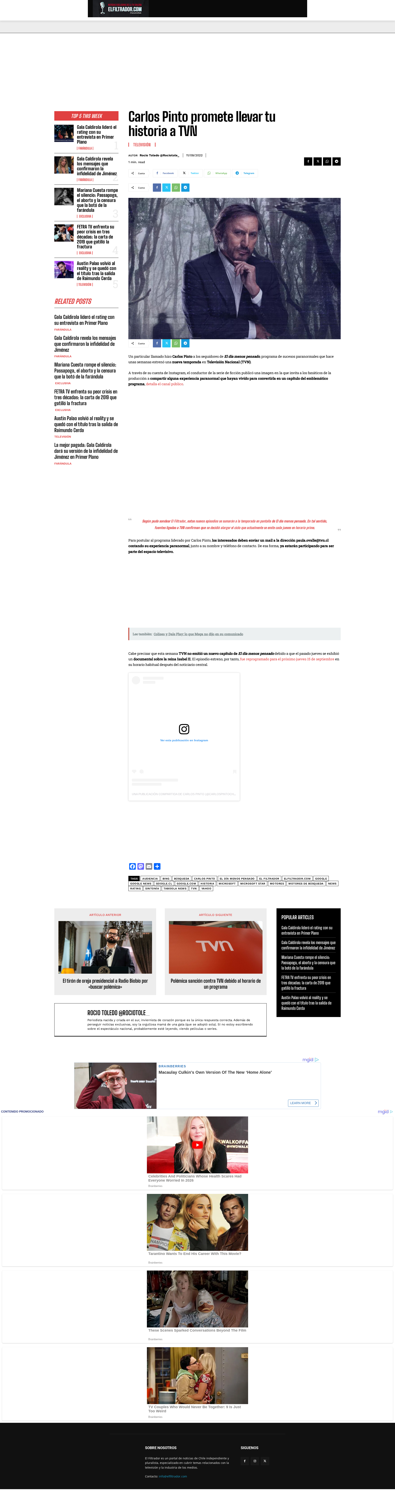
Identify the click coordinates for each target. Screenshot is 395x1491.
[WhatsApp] (327, 161)
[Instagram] (255, 1461)
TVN (194, 888)
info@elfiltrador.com (173, 1476)
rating (135, 888)
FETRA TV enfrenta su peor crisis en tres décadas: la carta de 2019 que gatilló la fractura (95, 236)
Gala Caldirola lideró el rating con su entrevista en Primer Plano (96, 134)
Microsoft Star (252, 883)
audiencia (150, 878)
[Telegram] (336, 161)
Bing (166, 878)
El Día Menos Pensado (237, 878)
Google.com (186, 883)
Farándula (85, 148)
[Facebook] (308, 161)
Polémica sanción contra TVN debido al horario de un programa (216, 984)
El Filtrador (269, 878)
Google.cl (164, 883)
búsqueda (181, 878)
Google (321, 878)
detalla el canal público (164, 384)
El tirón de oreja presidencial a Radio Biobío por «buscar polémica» (105, 984)
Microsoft (227, 883)
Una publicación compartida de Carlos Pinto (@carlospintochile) (185, 794)
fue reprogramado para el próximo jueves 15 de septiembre (287, 659)
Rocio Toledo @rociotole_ (159, 155)
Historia (207, 883)
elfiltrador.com (297, 878)
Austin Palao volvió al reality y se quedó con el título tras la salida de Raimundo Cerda (96, 271)
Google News (140, 883)
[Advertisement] (197, 64)
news (332, 883)
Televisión (84, 284)
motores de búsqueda (306, 883)
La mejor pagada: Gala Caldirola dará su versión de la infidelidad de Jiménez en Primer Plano (86, 451)
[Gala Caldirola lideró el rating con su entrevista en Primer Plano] (64, 133)
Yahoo (206, 888)
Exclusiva (84, 216)
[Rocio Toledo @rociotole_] (73, 1020)
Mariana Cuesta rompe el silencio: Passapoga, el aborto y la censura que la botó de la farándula (97, 200)
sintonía (152, 888)
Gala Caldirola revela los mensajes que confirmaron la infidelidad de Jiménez (97, 166)
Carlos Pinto (204, 878)
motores (277, 883)
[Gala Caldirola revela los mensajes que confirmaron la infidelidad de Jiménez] (64, 165)
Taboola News (175, 888)
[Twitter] (318, 161)
